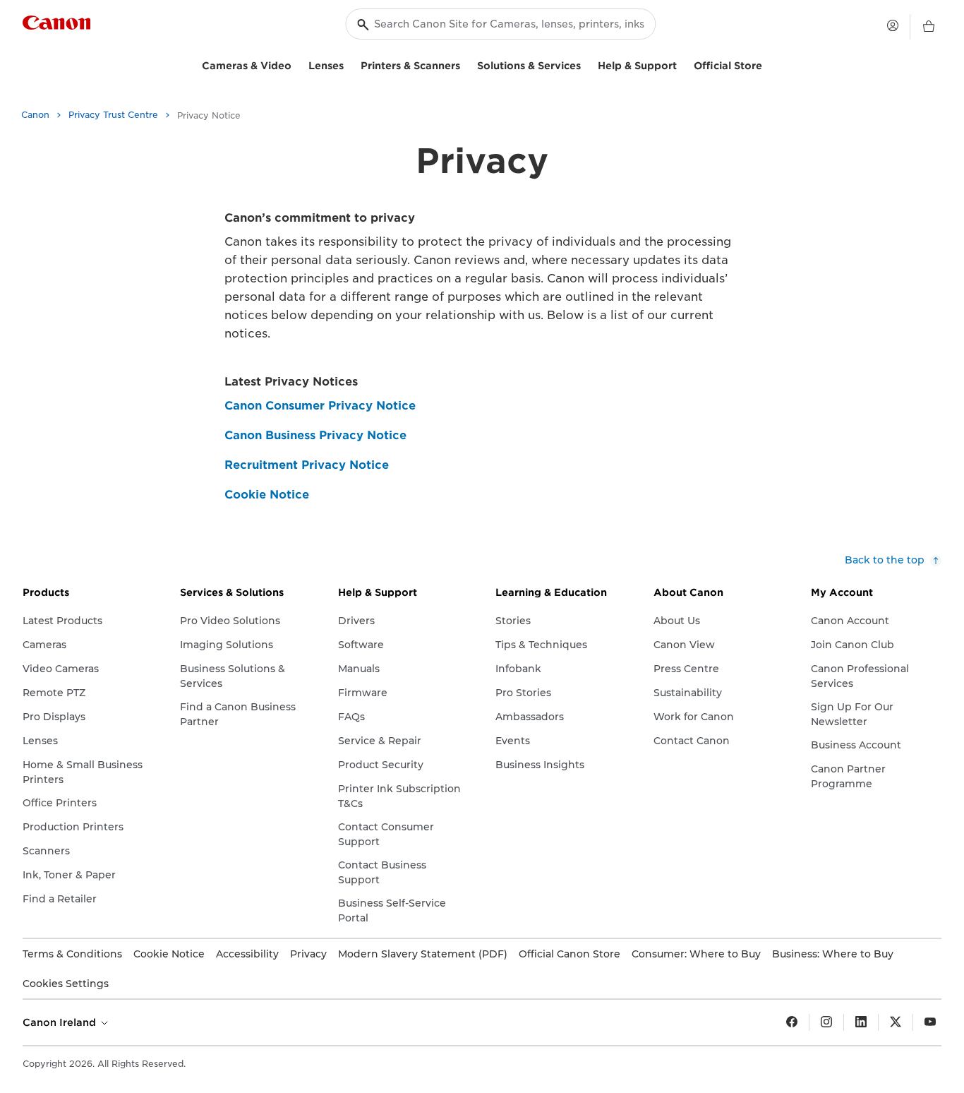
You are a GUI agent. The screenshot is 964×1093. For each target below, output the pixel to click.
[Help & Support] (682, 63)
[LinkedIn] (861, 1022)
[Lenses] (349, 63)
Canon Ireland (61, 1022)
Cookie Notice (266, 494)
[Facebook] (792, 1022)
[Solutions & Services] (586, 63)
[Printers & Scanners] (465, 63)
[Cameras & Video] (297, 63)
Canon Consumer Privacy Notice (320, 405)
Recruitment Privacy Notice (306, 465)
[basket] (928, 27)
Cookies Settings (66, 983)
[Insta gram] (826, 1022)
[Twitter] (895, 1022)
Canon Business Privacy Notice (315, 435)
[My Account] (892, 25)
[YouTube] (930, 1022)
